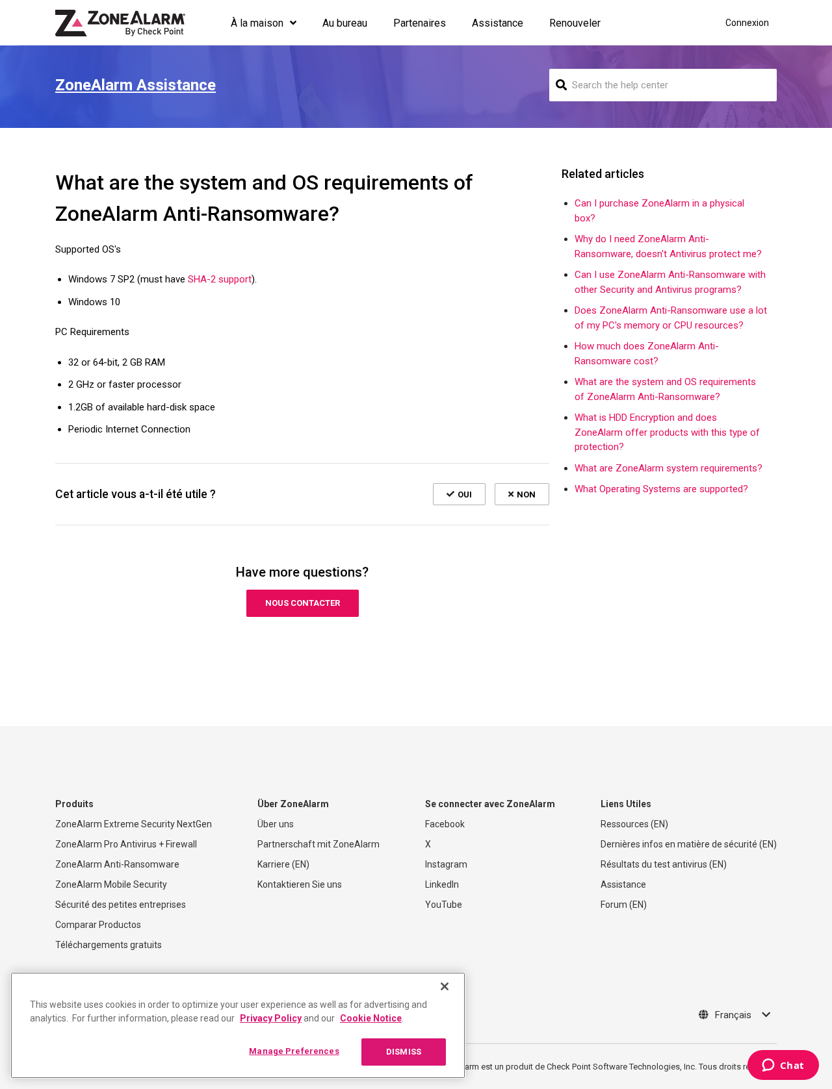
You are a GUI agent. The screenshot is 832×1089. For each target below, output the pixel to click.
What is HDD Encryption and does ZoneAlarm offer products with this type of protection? (667, 432)
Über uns (275, 824)
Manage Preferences (294, 1051)
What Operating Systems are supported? (661, 489)
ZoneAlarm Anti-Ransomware (117, 864)
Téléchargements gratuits (108, 945)
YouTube (443, 904)
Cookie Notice (371, 1018)
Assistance (497, 23)
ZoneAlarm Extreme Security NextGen (133, 824)
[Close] (444, 986)
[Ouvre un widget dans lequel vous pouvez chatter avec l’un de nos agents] (783, 1066)
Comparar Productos (98, 925)
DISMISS (403, 1052)
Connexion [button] (747, 23)
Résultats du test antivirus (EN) (664, 864)
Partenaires (419, 23)
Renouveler (575, 23)
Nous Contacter (302, 603)
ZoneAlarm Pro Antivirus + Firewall (126, 844)
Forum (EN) (624, 904)
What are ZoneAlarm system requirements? (668, 468)
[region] (237, 1025)
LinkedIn (442, 884)
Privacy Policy (271, 1018)
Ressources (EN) (634, 824)
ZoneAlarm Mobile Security (111, 884)
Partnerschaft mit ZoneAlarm (318, 844)
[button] (459, 494)
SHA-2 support (220, 279)
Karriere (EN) (283, 864)
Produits (74, 804)
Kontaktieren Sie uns (299, 884)
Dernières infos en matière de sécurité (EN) (689, 844)
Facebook (445, 824)
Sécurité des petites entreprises (120, 904)
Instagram (446, 864)
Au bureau (344, 23)
